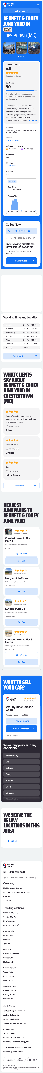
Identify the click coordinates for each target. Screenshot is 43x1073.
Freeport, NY (8, 958)
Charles (10, 452)
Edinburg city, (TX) (10, 913)
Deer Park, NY (8, 976)
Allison (9, 430)
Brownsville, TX (9, 935)
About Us (7, 900)
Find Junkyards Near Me (12, 888)
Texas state (8, 972)
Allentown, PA (9, 931)
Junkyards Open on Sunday (14, 1011)
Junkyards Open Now (11, 1015)
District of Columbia (11, 953)
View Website (11, 166)
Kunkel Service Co (15, 609)
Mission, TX (8, 939)
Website (23, 554)
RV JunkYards (8, 1029)
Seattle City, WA (9, 917)
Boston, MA (8, 949)
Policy (16, 1069)
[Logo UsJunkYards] (11, 699)
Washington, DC (9, 968)
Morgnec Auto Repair (16, 578)
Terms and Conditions (8, 1069)
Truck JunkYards (9, 1033)
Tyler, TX (6, 943)
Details (34, 120)
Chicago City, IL (9, 994)
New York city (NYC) (11, 925)
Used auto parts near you (13, 1037)
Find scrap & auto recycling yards (16, 1042)
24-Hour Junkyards (11, 1019)
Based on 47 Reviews (14, 76)
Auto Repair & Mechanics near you (17, 1047)
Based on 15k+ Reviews (30, 701)
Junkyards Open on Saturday (15, 1023)
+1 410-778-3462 (12, 140)
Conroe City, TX (9, 990)
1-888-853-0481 (16, 872)
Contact (6, 896)
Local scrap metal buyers (13, 1052)
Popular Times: (14, 196)
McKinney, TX (8, 962)
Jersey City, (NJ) (10, 986)
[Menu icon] (38, 4)
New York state (9, 921)
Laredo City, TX (9, 980)
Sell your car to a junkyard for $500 (17, 892)
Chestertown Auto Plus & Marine (18, 640)
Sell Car (21, 561)
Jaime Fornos (13, 475)
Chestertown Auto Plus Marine (17, 539)
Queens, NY (8, 999)
